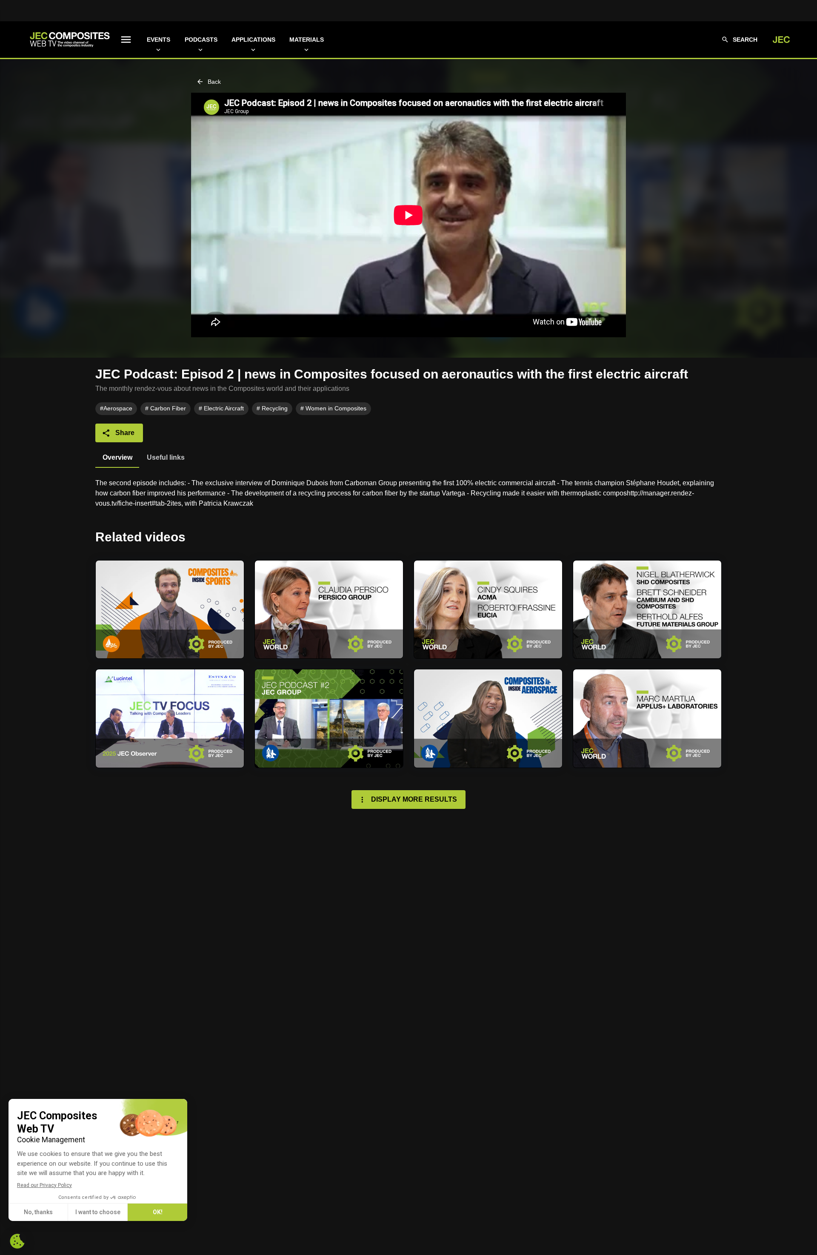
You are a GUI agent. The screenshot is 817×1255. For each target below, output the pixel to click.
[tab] (117, 457)
